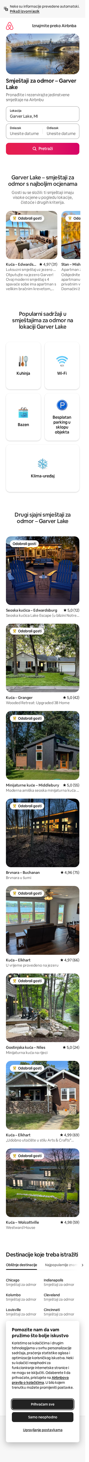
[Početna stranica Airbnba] (9, 26)
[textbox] (24, 133)
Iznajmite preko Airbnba (54, 25)
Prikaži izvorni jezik (25, 11)
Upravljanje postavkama (43, 1430)
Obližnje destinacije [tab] (21, 1265)
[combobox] (42, 116)
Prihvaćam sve (42, 1404)
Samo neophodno (42, 1417)
